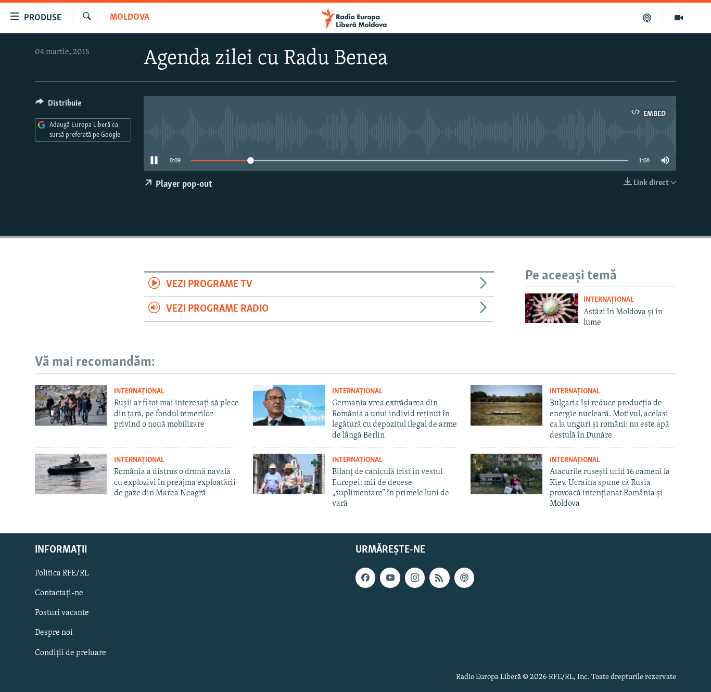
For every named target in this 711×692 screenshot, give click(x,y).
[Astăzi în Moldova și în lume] (551, 308)
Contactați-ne (59, 593)
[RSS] (439, 577)
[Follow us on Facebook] (365, 577)
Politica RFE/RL (62, 573)
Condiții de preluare (70, 652)
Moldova (129, 17)
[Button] (58, 106)
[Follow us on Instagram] (415, 577)
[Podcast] (647, 17)
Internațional (608, 300)
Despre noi (54, 633)
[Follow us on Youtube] (390, 577)
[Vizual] (678, 17)
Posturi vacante (62, 613)
